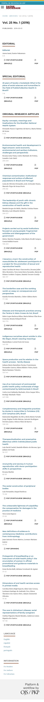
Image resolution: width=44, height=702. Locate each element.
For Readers (8, 666)
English (7, 639)
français (7, 646)
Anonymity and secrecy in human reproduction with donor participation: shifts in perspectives (19, 466)
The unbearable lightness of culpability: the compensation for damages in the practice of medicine (20, 508)
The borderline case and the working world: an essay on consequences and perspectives (19, 291)
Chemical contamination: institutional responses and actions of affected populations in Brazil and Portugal (19, 178)
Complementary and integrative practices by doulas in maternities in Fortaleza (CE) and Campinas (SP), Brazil (21, 411)
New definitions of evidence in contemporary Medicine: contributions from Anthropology (19, 533)
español (7, 643)
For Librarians (9, 674)
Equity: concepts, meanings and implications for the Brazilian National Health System (19, 123)
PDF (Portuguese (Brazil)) (13, 61)
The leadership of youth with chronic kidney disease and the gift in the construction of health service (19, 202)
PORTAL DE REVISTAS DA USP (13, 3)
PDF (36, 63)
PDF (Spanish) (12, 549)
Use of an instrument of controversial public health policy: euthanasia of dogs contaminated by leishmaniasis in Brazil (20, 386)
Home (5, 16)
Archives (13, 16)
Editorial (6, 50)
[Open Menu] (2, 7)
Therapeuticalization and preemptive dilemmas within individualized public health (19, 441)
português (8, 650)
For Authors (8, 670)
